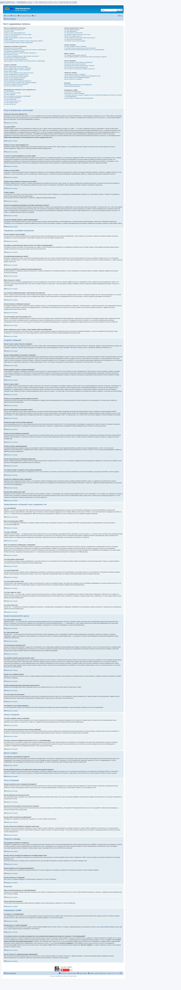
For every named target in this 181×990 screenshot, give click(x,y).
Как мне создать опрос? (10, 71)
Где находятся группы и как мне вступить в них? (77, 34)
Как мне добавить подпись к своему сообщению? (17, 69)
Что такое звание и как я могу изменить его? (16, 59)
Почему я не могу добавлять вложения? (14, 77)
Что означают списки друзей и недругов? (75, 55)
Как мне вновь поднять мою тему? (13, 85)
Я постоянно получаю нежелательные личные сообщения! (80, 48)
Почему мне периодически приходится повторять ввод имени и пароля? (23, 40)
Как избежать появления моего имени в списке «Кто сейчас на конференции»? (25, 49)
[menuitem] (13, 16)
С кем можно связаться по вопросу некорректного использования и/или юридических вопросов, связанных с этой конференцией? (93, 95)
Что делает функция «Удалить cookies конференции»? (18, 42)
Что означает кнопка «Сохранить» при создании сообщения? (20, 82)
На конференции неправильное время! (14, 51)
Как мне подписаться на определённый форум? (77, 77)
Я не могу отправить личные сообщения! (75, 46)
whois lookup (117, 938)
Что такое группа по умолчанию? (73, 39)
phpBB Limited (59, 916)
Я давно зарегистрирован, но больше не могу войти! (18, 37)
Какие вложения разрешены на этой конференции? (78, 84)
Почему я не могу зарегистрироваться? (14, 32)
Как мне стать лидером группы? (72, 36)
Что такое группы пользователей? (73, 32)
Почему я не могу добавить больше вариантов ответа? (19, 72)
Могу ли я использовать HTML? (12, 93)
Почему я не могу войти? (10, 36)
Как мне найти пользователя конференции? (76, 67)
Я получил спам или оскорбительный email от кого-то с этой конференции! (84, 49)
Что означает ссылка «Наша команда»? (75, 40)
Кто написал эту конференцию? (72, 91)
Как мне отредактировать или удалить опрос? (16, 74)
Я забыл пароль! (8, 39)
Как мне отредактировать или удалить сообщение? (17, 68)
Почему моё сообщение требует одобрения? (16, 84)
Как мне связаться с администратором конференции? (78, 98)
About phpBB (59, 917)
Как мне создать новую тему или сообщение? (16, 66)
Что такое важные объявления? (12, 97)
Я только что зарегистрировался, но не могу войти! (17, 34)
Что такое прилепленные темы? (12, 101)
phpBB (10, 285)
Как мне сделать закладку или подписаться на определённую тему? (82, 75)
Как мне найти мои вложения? (72, 86)
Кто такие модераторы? (70, 31)
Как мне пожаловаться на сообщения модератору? (17, 81)
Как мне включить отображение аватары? (15, 57)
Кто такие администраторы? (71, 29)
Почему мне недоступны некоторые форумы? (16, 76)
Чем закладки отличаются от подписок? (75, 74)
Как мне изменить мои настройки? (13, 48)
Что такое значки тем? (10, 104)
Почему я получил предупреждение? (14, 79)
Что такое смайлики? (9, 94)
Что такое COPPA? (9, 31)
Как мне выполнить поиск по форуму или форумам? (78, 62)
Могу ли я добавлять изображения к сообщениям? (17, 96)
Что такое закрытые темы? (11, 102)
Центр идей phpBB (102, 927)
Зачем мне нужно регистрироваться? (14, 29)
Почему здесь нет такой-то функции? (74, 93)
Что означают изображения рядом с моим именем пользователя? (21, 56)
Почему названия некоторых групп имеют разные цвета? (79, 37)
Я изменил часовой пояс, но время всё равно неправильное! (20, 53)
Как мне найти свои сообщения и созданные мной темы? (79, 68)
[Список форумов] (9, 8)
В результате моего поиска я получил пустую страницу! (79, 65)
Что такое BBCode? (9, 91)
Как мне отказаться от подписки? (73, 79)
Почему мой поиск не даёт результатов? (75, 64)
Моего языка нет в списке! (11, 54)
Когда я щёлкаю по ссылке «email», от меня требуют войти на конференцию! (24, 61)
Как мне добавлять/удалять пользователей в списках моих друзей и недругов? (85, 56)
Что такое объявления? (10, 99)
